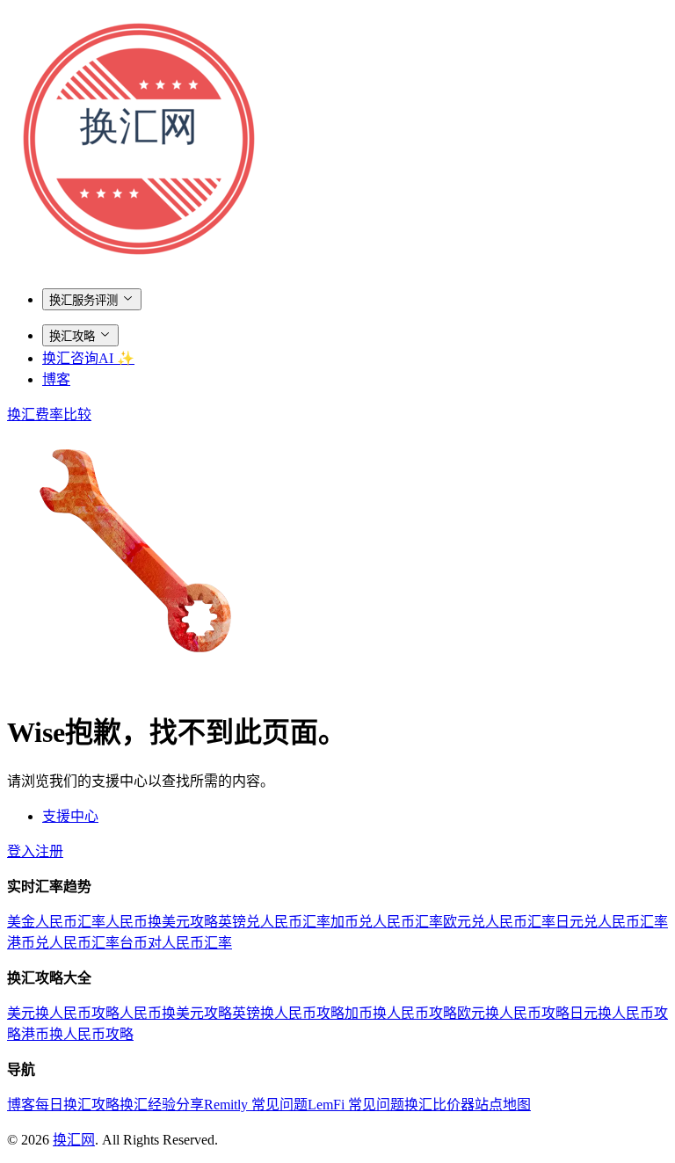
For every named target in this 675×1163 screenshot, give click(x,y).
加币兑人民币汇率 (386, 921)
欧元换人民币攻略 (513, 1013)
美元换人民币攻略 (63, 1013)
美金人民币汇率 (56, 921)
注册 (49, 851)
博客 (56, 379)
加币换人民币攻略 (401, 1013)
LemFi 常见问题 (356, 1104)
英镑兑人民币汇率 (274, 921)
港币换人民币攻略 (77, 1034)
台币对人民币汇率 (176, 942)
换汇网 (74, 1139)
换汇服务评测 (83, 300)
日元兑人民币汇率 (611, 921)
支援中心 (70, 816)
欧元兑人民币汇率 (499, 921)
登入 (21, 851)
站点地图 (503, 1104)
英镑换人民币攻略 (288, 1013)
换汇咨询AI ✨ (88, 358)
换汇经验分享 (162, 1104)
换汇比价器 (439, 1104)
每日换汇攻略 (77, 1104)
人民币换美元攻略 (161, 921)
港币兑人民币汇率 (63, 942)
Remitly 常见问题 (256, 1104)
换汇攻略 (72, 336)
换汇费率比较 (49, 414)
